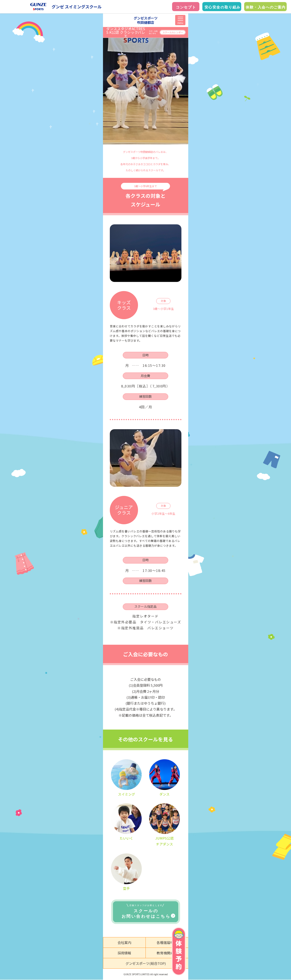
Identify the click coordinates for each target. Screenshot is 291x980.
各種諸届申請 (167, 942)
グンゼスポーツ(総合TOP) (145, 963)
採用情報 (124, 953)
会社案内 (124, 942)
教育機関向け (167, 953)
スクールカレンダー (173, 32)
